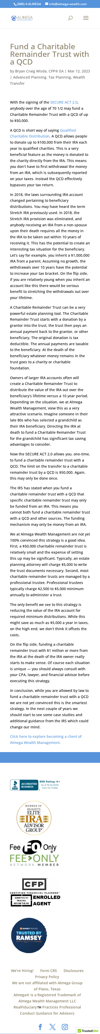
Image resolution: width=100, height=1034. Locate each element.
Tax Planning (59, 77)
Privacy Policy (47, 976)
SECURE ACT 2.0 (63, 102)
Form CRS (48, 970)
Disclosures (74, 970)
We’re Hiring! (22, 970)
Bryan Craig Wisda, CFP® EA (39, 71)
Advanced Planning (29, 77)
